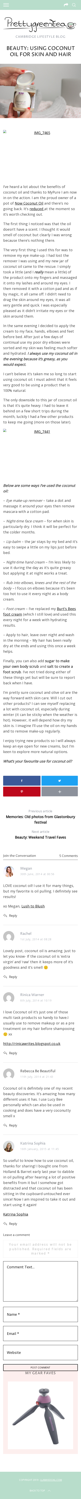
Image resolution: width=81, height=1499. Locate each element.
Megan (26, 868)
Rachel (25, 933)
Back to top (37, 1490)
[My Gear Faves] (40, 1415)
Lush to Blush (33, 906)
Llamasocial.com (51, 1480)
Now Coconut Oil (29, 203)
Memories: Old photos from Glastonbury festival (40, 817)
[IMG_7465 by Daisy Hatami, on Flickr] (40, 155)
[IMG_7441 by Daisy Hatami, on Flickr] (40, 454)
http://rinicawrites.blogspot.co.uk (31, 1043)
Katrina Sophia (32, 1143)
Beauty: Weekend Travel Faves (40, 834)
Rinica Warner (32, 994)
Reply (13, 915)
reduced (36, 208)
